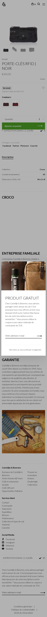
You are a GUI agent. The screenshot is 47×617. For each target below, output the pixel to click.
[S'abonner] (39, 336)
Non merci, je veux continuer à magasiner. (25, 350)
